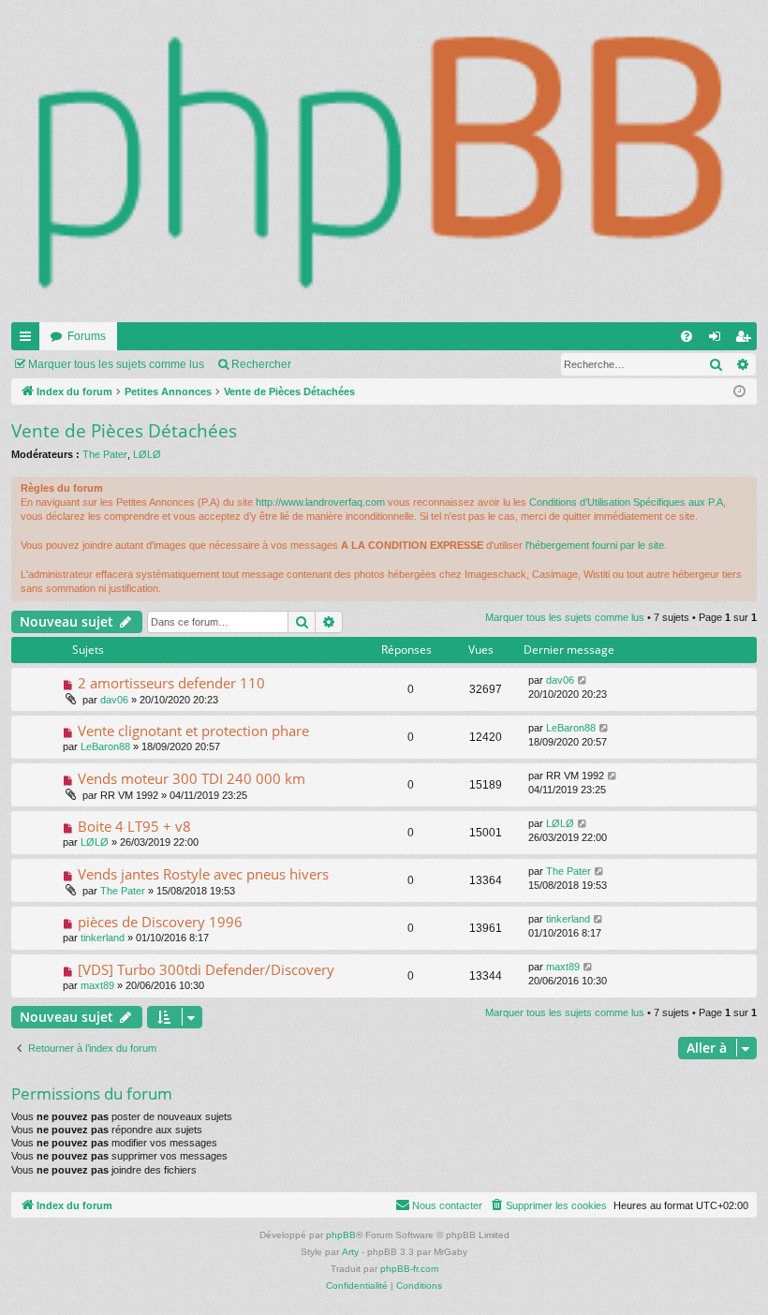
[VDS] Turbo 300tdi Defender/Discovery (206, 969)
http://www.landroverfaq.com (320, 502)
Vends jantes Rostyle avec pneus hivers (203, 873)
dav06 (114, 699)
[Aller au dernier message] (583, 680)
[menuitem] (686, 336)
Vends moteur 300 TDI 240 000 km (191, 778)
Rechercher (261, 364)
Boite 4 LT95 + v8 (134, 826)
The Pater (104, 454)
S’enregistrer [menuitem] (746, 340)
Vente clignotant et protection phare (193, 730)
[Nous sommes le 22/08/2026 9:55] (739, 392)
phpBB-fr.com (409, 1268)
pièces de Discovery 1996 (160, 921)
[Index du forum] (384, 161)
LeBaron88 (105, 746)
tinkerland (103, 937)
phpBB (341, 1235)
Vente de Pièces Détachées (124, 431)
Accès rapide (29, 340)
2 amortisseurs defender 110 (171, 682)
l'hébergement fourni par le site (594, 545)
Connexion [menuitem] (718, 340)
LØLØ (147, 454)
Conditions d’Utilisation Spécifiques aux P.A (626, 502)
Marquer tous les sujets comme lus (116, 364)
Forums (86, 336)
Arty (350, 1252)
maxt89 (97, 985)
